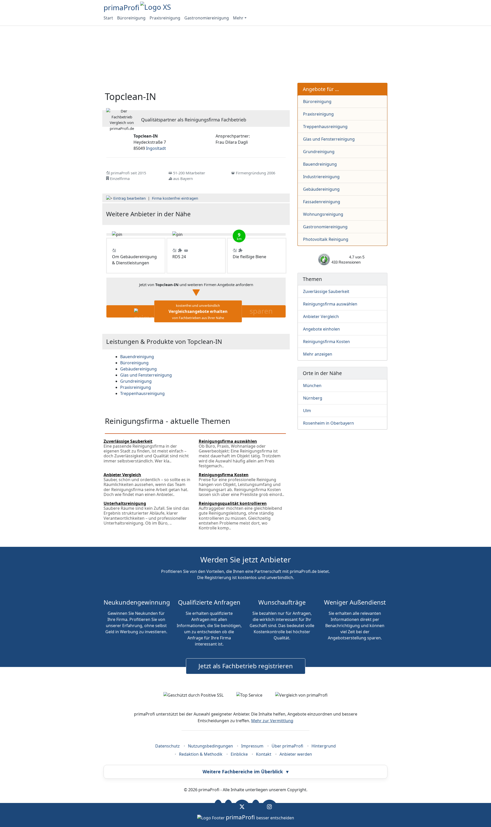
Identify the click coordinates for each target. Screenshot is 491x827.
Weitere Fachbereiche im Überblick (245, 771)
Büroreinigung (131, 18)
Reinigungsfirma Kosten (326, 341)
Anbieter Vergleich (321, 316)
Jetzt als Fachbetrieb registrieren (245, 666)
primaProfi (121, 7)
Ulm (307, 410)
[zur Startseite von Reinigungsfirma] (256, 214)
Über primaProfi (287, 746)
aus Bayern (183, 178)
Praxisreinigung (165, 18)
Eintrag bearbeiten (129, 198)
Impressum (252, 746)
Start (108, 18)
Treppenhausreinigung (325, 126)
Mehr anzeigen (317, 354)
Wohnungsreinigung (323, 214)
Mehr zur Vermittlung (272, 720)
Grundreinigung (318, 151)
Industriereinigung (321, 176)
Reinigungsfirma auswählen (330, 304)
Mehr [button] (238, 18)
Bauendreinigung (320, 164)
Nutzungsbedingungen (210, 746)
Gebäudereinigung (321, 189)
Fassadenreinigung (321, 202)
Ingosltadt (156, 148)
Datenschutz (167, 746)
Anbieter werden (296, 754)
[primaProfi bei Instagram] (269, 807)
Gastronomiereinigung (206, 18)
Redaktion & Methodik (200, 754)
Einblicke (239, 754)
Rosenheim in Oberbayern (328, 423)
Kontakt (263, 754)
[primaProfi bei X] (242, 807)
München (312, 385)
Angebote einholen (321, 329)
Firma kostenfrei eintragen (175, 198)
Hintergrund (323, 746)
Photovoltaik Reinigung (325, 239)
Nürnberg (312, 398)
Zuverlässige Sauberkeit (326, 291)
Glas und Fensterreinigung (329, 139)
